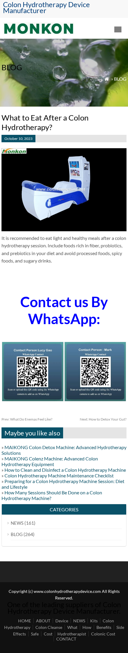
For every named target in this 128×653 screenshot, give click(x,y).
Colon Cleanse (48, 627)
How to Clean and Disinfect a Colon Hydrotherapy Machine (65, 470)
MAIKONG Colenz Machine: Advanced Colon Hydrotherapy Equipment (49, 461)
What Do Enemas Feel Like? (26, 419)
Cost (48, 633)
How (86, 627)
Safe (35, 633)
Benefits (103, 627)
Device (61, 620)
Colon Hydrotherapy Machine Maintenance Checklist (59, 475)
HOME (24, 620)
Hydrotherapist (71, 633)
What (72, 627)
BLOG (120, 79)
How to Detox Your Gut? (103, 419)
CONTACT (66, 638)
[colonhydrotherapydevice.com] (38, 32)
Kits (94, 620)
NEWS (17, 523)
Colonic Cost (103, 633)
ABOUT (43, 620)
